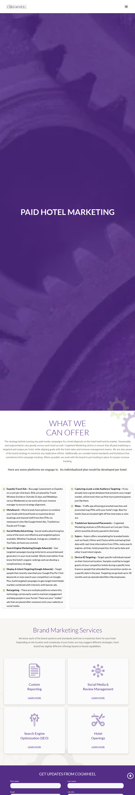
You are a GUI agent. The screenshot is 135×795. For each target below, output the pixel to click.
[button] (126, 6)
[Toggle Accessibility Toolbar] (130, 776)
